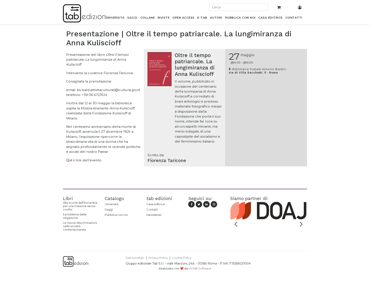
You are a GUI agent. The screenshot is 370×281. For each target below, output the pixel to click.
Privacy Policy (158, 257)
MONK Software (199, 268)
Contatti (152, 209)
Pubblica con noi (116, 214)
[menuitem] (115, 18)
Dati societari (135, 257)
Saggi (109, 209)
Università (111, 204)
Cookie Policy (181, 257)
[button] (236, 224)
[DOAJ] (251, 234)
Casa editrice (155, 204)
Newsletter (154, 214)
